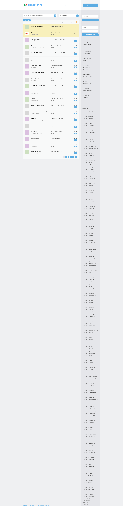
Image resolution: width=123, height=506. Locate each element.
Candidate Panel (59, 5)
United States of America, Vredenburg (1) (88, 503)
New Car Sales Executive (36, 52)
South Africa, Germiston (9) (88, 235)
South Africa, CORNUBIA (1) (88, 190)
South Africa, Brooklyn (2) (88, 167)
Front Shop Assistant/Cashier (38, 92)
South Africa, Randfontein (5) (89, 408)
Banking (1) (85, 46)
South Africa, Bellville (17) (88, 137)
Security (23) (85, 102)
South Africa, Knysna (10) (88, 284)
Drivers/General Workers (37, 26)
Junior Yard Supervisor (36, 39)
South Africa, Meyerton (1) (88, 314)
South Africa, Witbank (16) (88, 494)
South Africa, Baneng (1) (88, 127)
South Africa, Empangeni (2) (88, 219)
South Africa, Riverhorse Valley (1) (90, 415)
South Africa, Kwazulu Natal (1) (89, 291)
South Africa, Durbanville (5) (88, 204)
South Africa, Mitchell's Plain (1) (89, 325)
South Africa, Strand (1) (88, 450)
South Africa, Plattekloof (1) (88, 385)
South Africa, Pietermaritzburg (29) (90, 376)
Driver (32, 32)
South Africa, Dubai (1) (87, 197)
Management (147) (87, 83)
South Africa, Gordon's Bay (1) (89, 240)
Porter (32, 125)
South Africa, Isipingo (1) (88, 261)
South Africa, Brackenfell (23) (89, 157)
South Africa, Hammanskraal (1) (89, 247)
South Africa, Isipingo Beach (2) (89, 263)
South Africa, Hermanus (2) (88, 254)
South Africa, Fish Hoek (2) (88, 226)
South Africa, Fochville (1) (88, 228)
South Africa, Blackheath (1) (88, 144)
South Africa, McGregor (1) (88, 307)
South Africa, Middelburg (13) (89, 316)
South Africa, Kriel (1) (87, 286)
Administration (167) (87, 44)
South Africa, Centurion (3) (88, 176)
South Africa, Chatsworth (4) (88, 181)
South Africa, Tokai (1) (87, 461)
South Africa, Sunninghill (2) (88, 457)
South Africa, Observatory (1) (89, 346)
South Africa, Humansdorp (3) (89, 258)
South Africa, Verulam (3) (88, 475)
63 (73, 157)
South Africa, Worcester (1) (88, 496)
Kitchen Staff (34, 131)
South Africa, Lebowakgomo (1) (89, 295)
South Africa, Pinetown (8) (88, 381)
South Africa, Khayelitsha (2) (88, 277)
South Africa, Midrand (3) (88, 321)
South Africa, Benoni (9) (88, 139)
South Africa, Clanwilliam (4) (88, 183)
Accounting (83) (86, 42)
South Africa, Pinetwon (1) (88, 383)
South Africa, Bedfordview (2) (89, 132)
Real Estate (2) (86, 95)
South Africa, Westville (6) (88, 491)
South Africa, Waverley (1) (88, 482)
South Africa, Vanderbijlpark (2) (89, 471)
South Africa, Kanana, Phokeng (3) (90, 270)
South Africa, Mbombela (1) (88, 304)
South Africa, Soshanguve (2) (89, 436)
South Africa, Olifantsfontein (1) (89, 353)
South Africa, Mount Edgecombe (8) (90, 334)
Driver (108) (85, 62)
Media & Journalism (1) (87, 90)
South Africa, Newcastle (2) (88, 344)
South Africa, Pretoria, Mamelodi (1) (90, 399)
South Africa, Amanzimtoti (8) (89, 114)
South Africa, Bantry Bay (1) (88, 130)
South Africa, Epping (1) (88, 221)
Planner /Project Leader (36, 78)
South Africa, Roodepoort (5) (89, 420)
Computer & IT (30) (87, 51)
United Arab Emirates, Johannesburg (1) (87, 499)
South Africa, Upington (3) (88, 468)
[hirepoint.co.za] (32, 5)
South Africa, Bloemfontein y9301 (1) (90, 148)
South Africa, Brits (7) (87, 162)
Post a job (86, 5)
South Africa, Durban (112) (88, 201)
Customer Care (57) (87, 58)
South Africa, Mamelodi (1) (88, 302)
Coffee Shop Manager (36, 65)
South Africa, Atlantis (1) (88, 120)
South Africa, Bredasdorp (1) (89, 160)
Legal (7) (84, 81)
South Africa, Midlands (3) (88, 318)
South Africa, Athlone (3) (88, 118)
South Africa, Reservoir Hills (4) (89, 411)
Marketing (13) (86, 88)
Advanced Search (75, 5)
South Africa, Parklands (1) (88, 362)
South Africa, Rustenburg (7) (88, 422)
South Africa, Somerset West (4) (89, 434)
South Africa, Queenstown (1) (89, 404)
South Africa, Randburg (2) (88, 406)
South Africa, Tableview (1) (88, 459)
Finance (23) (85, 69)
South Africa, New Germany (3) (89, 341)
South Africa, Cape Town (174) (89, 171)
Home (54, 5)
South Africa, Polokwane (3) (88, 390)
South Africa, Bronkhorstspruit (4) (90, 164)
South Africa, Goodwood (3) (88, 237)
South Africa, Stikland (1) (88, 445)
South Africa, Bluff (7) (87, 153)
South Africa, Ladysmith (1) (88, 293)
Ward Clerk (33, 118)
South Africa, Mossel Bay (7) (88, 332)
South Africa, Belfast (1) (88, 134)
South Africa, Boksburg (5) (88, 155)
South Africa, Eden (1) (87, 211)
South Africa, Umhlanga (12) (88, 466)
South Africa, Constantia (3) (88, 187)
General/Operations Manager (38, 85)
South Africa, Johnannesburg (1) (89, 267)
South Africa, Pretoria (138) (88, 397)
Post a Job (47, 505)
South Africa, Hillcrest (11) (88, 256)
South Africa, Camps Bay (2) (88, 169)
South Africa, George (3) (88, 233)
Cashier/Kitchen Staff (36, 59)
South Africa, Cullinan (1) (88, 192)
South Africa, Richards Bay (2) (89, 413)
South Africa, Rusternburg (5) (89, 425)
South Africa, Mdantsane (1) (88, 309)
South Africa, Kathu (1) (87, 272)
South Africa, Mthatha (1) (88, 337)
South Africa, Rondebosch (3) (89, 418)
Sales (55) (85, 99)
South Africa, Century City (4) (89, 178)
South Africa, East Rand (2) (88, 208)
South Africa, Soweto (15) (88, 438)
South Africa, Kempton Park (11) (89, 274)
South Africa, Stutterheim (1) (89, 452)
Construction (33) (86, 53)
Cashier (33, 98)
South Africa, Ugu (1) (87, 464)
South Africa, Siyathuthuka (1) (89, 431)
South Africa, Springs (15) (88, 441)
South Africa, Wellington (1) (88, 487)
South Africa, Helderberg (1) (89, 251)
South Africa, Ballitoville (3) (88, 125)
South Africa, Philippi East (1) (89, 367)
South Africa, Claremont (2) (88, 185)
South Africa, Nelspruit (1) (88, 339)
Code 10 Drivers (35, 138)
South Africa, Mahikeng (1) (88, 298)
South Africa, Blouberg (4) (88, 150)
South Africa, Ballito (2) (87, 123)
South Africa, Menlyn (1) (88, 311)
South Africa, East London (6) (89, 206)
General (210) (85, 72)
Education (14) (86, 65)
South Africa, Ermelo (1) (88, 224)
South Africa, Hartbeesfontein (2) (89, 249)
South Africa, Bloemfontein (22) (89, 146)
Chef (32, 144)
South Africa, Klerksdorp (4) (88, 281)
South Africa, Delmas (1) (88, 194)
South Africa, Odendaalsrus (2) (89, 348)
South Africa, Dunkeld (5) (88, 199)
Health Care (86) (86, 74)
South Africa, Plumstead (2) (88, 388)
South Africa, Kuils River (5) (88, 288)
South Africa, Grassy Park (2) (88, 244)
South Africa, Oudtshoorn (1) (89, 358)
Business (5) (85, 49)
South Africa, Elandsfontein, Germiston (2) (88, 216)
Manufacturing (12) (87, 86)
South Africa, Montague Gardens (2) (90, 330)
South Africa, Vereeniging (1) (89, 473)
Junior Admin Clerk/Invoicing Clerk (39, 111)
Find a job (94, 5)
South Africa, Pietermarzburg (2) (89, 378)
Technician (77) (86, 104)
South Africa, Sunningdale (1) (89, 455)
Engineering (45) (86, 67)
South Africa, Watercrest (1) (88, 480)
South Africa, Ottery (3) (87, 355)
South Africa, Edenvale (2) (88, 213)
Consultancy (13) (86, 56)
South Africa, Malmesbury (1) (89, 300)
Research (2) (85, 97)
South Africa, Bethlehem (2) (88, 141)
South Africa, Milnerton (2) (88, 323)
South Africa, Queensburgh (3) (89, 401)
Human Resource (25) (87, 76)
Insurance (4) (85, 79)
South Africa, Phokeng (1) (88, 371)
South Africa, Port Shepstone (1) (89, 394)
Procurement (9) (86, 92)
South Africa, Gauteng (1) (88, 231)
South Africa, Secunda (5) (88, 429)
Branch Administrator (36, 151)
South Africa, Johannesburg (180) (89, 265)
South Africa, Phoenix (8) (88, 369)
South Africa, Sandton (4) (88, 427)
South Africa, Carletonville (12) (89, 174)
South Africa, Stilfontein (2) (88, 448)
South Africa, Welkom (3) (88, 485)
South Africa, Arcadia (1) (88, 116)
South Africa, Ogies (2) (87, 351)
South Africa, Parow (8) (87, 364)
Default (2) (85, 60)
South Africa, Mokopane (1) (88, 328)
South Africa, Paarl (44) (87, 360)
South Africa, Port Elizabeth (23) (89, 392)
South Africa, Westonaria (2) (88, 489)
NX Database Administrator (37, 72)
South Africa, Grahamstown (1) (89, 242)
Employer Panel (67, 5)
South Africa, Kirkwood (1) (88, 279)
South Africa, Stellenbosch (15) (89, 443)
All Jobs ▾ (27, 20)
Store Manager (34, 45)
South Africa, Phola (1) (87, 374)
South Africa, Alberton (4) (88, 111)
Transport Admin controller (37, 105)
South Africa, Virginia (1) (88, 478)
